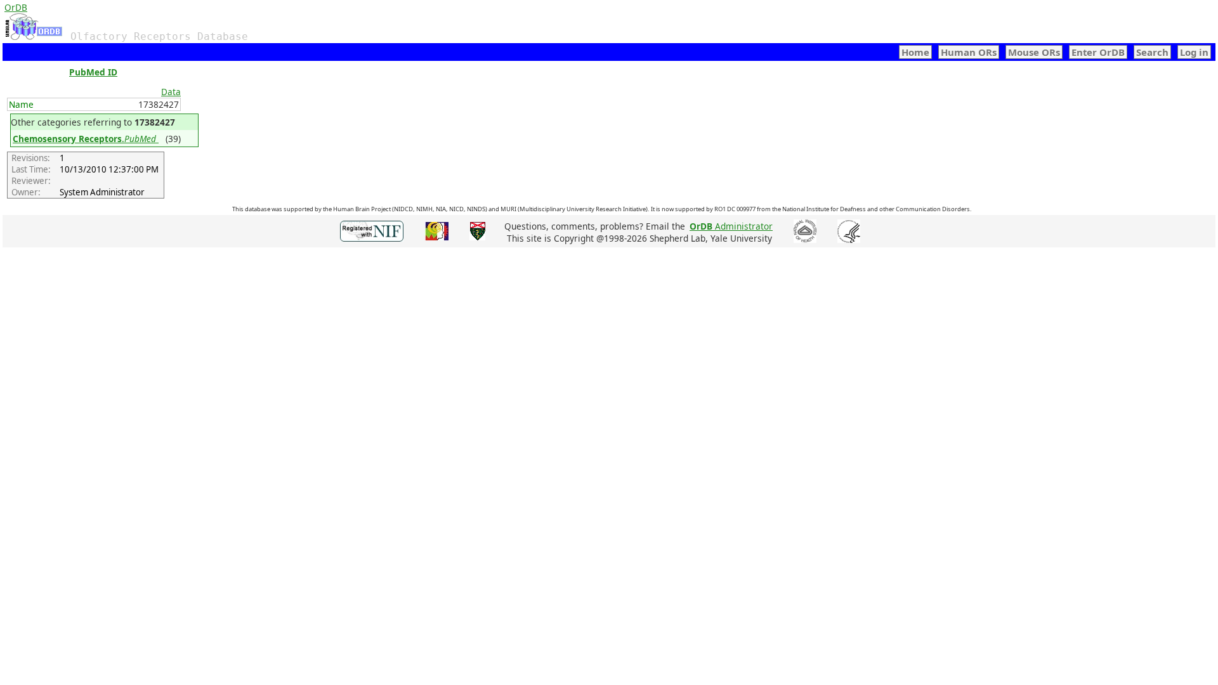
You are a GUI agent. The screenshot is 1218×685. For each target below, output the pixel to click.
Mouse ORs (1034, 52)
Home (915, 52)
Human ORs (969, 52)
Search (1152, 52)
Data (171, 92)
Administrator (731, 226)
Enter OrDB (1098, 52)
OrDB (15, 7)
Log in (1194, 52)
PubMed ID (93, 72)
